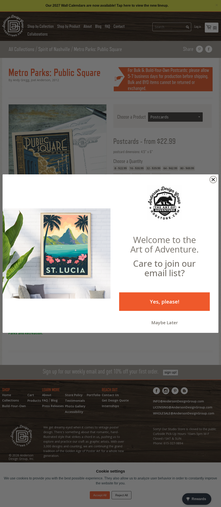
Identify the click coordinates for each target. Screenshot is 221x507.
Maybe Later (164, 323)
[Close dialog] (213, 179)
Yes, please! (164, 301)
